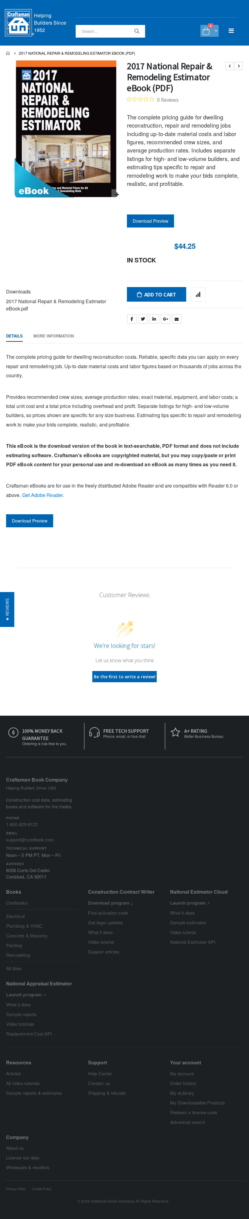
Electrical (15, 916)
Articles (13, 1073)
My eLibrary (182, 1093)
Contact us (99, 1083)
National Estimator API (192, 942)
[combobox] (110, 31)
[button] (116, 194)
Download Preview (150, 221)
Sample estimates (188, 922)
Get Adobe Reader (42, 494)
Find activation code (108, 912)
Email (177, 319)
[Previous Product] (229, 66)
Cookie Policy (41, 1188)
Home (8, 53)
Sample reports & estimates (34, 1093)
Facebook (132, 319)
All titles (14, 968)
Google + (165, 319)
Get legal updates (105, 922)
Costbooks (17, 902)
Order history (183, 1083)
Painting (14, 945)
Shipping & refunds (107, 1093)
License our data (22, 1157)
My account (182, 1073)
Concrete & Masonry (27, 935)
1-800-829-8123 (22, 824)
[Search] (137, 31)
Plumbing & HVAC (24, 926)
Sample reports (21, 1014)
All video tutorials (23, 1083)
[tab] (14, 336)
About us (15, 1148)
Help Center (100, 1073)
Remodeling (18, 955)
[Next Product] (238, 66)
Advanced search (187, 1122)
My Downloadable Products (197, 1102)
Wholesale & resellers (27, 1167)
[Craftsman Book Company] (19, 22)
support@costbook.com (30, 839)
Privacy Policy (16, 1188)
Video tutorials (20, 1024)
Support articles (103, 951)
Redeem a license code (193, 1112)
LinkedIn (154, 319)
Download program (108, 902)
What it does (100, 932)
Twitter (143, 319)
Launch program (188, 902)
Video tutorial (101, 942)
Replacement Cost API (29, 1033)
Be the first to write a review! (124, 677)
